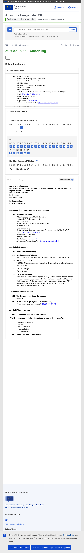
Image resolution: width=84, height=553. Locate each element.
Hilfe (6, 520)
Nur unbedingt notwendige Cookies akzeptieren (51, 548)
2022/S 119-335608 (49, 304)
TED (6, 45)
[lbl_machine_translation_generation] (37, 161)
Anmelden (61, 7)
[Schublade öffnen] (7, 58)
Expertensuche (34, 36)
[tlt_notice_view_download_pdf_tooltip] (11, 146)
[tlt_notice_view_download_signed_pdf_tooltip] (21, 127)
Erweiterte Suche (20, 36)
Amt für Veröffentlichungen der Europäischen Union (24, 505)
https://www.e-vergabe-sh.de (48, 103)
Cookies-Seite (68, 535)
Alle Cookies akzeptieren (19, 548)
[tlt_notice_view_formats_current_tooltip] (72, 180)
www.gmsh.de (32, 101)
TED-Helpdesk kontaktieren (14, 524)
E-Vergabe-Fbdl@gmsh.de (31, 94)
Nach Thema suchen (49, 36)
